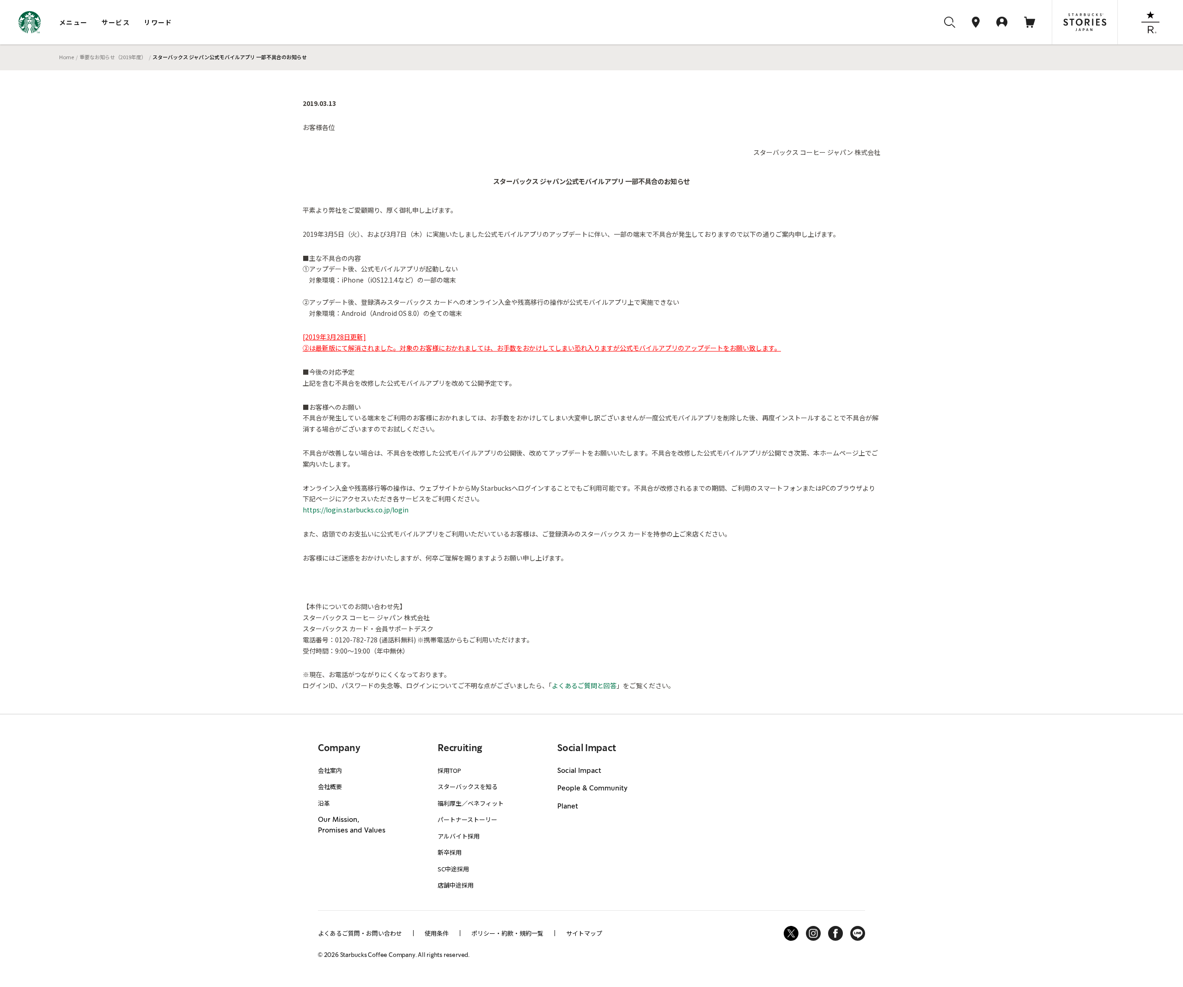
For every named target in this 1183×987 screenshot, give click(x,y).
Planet (567, 806)
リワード (158, 22)
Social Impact (579, 771)
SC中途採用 (453, 868)
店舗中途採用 (456, 885)
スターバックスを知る (468, 786)
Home (66, 57)
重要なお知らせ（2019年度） (112, 57)
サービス (116, 22)
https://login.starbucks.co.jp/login (356, 509)
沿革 (324, 803)
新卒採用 (450, 852)
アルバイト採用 (459, 836)
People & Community (592, 788)
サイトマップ (584, 933)
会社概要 (330, 786)
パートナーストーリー (467, 819)
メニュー (73, 22)
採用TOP (449, 770)
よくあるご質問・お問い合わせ (360, 933)
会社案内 (330, 770)
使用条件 (437, 933)
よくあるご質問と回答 (584, 685)
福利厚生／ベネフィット (471, 803)
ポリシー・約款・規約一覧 (507, 933)
